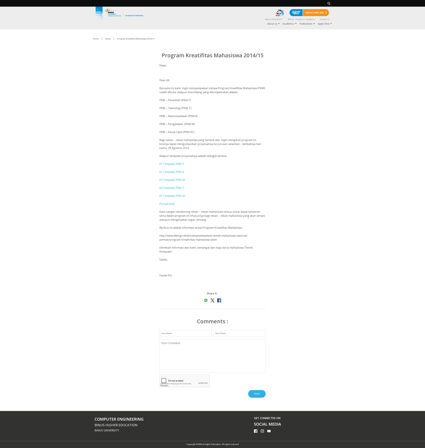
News (108, 38)
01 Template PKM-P (171, 164)
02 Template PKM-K (171, 172)
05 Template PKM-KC (172, 196)
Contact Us (324, 19)
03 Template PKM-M (172, 180)
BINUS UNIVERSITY (274, 19)
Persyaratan (167, 204)
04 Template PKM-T (171, 188)
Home (96, 38)
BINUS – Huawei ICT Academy (301, 19)
